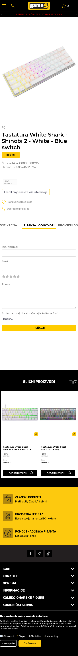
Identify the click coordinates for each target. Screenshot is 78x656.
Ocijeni (10, 155)
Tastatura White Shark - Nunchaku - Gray (54, 448)
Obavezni (8, 636)
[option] (39, 14)
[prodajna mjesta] (8, 516)
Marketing (52, 636)
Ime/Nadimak (10, 247)
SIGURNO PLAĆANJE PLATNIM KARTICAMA (39, 14)
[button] (13, 5)
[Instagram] (39, 553)
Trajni (22, 636)
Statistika (35, 636)
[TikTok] (48, 553)
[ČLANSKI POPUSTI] (8, 499)
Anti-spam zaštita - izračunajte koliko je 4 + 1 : (31, 313)
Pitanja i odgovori (39, 225)
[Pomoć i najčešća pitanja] (8, 533)
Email (5, 261)
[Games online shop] (39, 6)
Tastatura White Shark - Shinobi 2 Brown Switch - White (17, 448)
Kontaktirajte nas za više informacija (25, 192)
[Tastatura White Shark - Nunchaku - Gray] (58, 414)
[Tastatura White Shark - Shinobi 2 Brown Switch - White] (20, 414)
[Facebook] (30, 553)
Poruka (6, 284)
